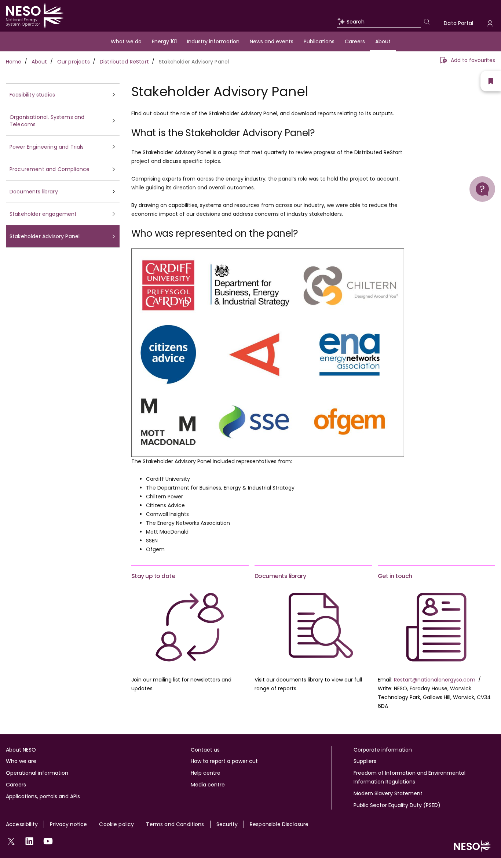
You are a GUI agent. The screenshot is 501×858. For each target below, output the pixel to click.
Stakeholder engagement (43, 214)
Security (227, 824)
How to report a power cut (224, 761)
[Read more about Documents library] (313, 627)
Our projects (73, 61)
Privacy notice (68, 824)
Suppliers (365, 761)
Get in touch (395, 576)
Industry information (213, 41)
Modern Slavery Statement (388, 793)
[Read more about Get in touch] (436, 627)
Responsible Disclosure (279, 824)
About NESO (21, 749)
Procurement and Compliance (49, 169)
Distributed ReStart (124, 61)
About (383, 41)
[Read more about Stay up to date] (190, 627)
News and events (271, 41)
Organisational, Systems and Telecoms (47, 120)
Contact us (205, 749)
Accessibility (22, 824)
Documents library (34, 191)
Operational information (37, 773)
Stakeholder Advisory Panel (45, 236)
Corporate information (383, 749)
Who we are (21, 761)
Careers (355, 41)
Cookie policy (116, 824)
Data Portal (458, 23)
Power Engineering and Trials (47, 146)
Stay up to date (153, 576)
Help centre (205, 773)
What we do (126, 41)
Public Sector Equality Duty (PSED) (397, 805)
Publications (319, 41)
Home (14, 61)
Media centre (208, 784)
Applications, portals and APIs (43, 796)
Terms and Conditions (175, 824)
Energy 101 (164, 41)
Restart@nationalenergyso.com (434, 679)
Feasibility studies (32, 94)
